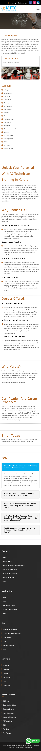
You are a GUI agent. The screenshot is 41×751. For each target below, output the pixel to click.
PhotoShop (6, 685)
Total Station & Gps (9, 705)
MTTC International (19, 745)
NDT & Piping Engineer (10, 609)
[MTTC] (8, 8)
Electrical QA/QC (8, 561)
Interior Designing (8, 645)
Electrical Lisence (8, 709)
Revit (4, 581)
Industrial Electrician (9, 717)
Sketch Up (6, 677)
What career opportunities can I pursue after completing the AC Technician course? (20, 505)
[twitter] (34, 2)
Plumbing (6, 729)
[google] (38, 2)
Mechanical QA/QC (9, 605)
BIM (4, 725)
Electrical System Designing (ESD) (14, 565)
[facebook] (30, 2)
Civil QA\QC (7, 637)
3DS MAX (6, 669)
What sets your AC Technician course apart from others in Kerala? (19, 494)
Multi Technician (8, 713)
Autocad (6, 665)
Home (15, 20)
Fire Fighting (7, 733)
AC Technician (7, 721)
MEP (4, 557)
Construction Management (12, 633)
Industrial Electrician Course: (15, 320)
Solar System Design (10, 573)
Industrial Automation (10, 569)
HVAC (5, 601)
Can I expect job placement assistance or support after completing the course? (19, 530)
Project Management (10, 629)
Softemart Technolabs (24, 747)
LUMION (5, 673)
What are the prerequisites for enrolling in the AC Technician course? (20, 466)
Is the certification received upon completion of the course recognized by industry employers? (20, 518)
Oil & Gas (6, 701)
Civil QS (5, 641)
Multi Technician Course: (13, 336)
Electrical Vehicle (8, 577)
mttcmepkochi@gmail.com (18, 3)
